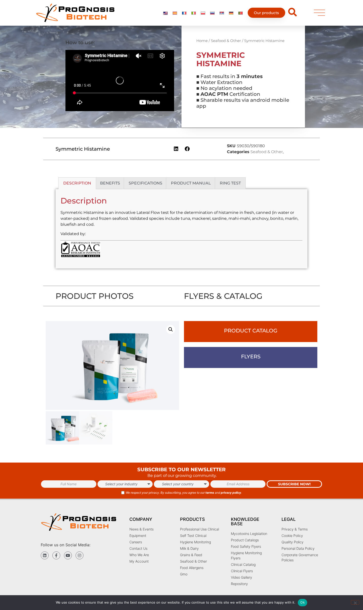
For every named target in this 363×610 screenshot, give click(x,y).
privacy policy (231, 492)
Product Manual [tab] (191, 183)
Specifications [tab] (145, 183)
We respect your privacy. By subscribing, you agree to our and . (184, 492)
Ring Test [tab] (230, 183)
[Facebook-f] (56, 555)
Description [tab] (77, 183)
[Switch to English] (165, 13)
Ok (302, 602)
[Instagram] (79, 555)
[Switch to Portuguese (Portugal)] (240, 13)
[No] (355, 602)
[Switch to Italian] (193, 13)
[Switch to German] (231, 13)
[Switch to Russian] (212, 13)
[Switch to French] (184, 13)
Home (202, 41)
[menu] (319, 12)
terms (209, 492)
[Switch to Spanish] (175, 13)
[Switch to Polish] (203, 13)
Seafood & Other (226, 41)
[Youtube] (68, 555)
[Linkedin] (45, 555)
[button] (176, 148)
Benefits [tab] (110, 183)
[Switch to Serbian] (221, 13)
